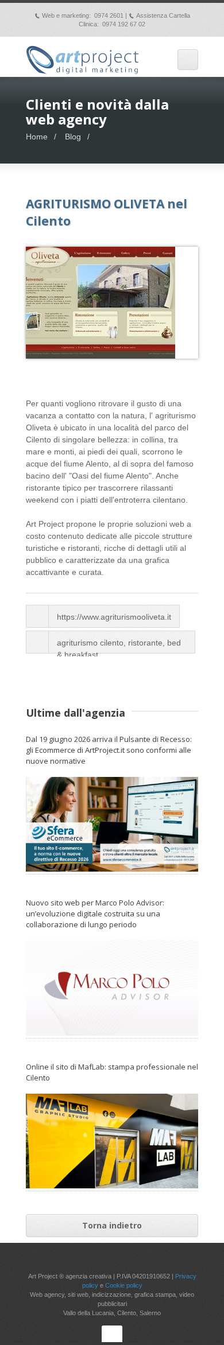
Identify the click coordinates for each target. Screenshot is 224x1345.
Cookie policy (123, 1285)
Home (37, 136)
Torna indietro (112, 1225)
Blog (73, 136)
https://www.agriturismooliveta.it (114, 616)
